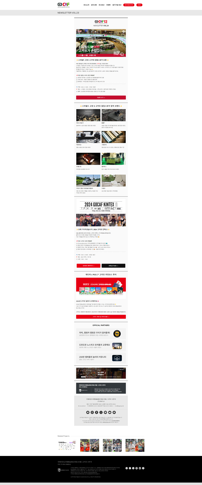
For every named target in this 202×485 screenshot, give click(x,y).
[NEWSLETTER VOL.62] (112, 439)
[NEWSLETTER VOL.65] (67, 439)
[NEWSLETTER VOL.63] (89, 439)
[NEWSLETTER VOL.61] (135, 439)
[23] (101, 17)
